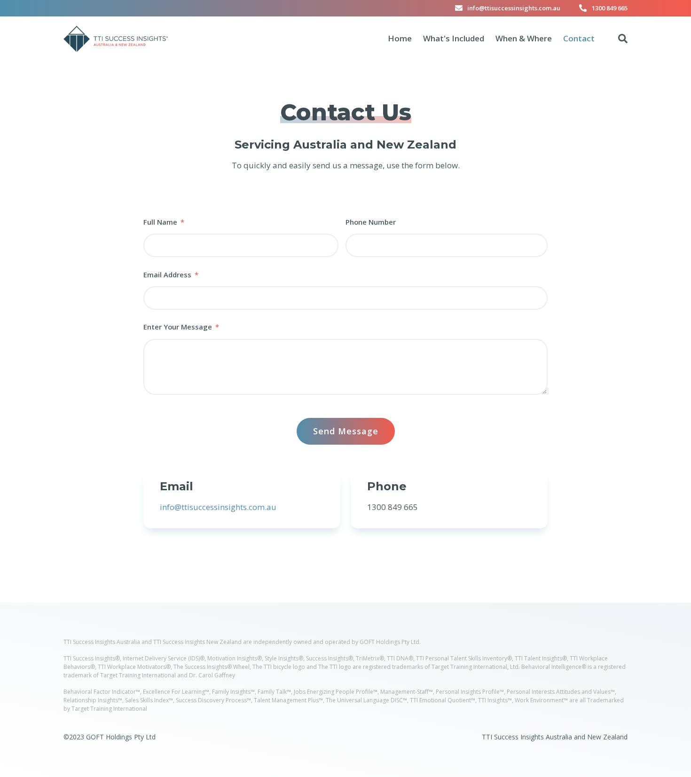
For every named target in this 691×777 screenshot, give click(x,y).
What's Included (453, 38)
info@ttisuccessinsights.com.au (513, 8)
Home (400, 38)
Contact (579, 38)
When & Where (523, 38)
